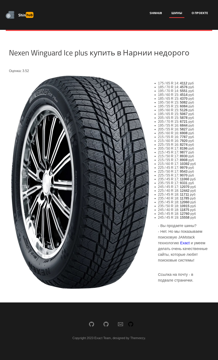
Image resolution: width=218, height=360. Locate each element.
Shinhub (156, 13)
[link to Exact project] (91, 325)
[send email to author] (120, 325)
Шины (176, 13)
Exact (185, 243)
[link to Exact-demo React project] (106, 325)
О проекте (200, 13)
